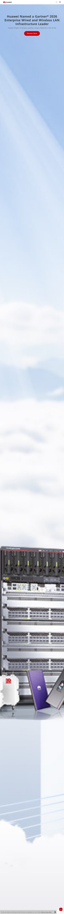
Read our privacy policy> (46, 912)
